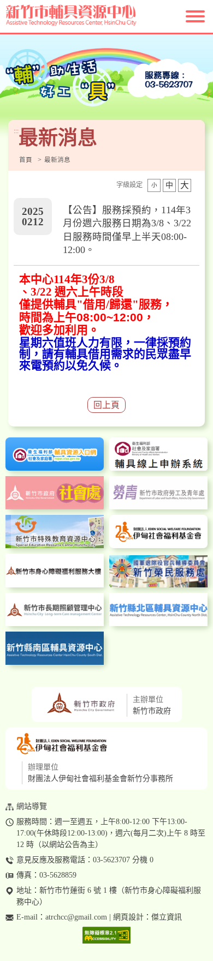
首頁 (25, 160)
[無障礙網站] (106, 936)
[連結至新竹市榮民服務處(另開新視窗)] (158, 571)
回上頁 (106, 405)
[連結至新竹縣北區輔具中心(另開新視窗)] (158, 609)
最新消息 (57, 160)
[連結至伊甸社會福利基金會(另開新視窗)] (158, 531)
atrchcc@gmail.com (76, 917)
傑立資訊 (166, 917)
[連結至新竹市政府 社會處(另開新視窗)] (54, 492)
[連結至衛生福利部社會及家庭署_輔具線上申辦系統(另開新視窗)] (158, 454)
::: (16, 131)
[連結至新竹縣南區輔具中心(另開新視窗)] (54, 648)
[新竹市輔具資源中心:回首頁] (106, 16)
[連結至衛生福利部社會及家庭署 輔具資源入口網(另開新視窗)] (54, 454)
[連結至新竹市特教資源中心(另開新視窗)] (54, 531)
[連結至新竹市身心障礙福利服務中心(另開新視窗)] (54, 570)
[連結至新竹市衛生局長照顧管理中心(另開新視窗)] (54, 609)
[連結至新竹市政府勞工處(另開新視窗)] (158, 492)
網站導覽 (31, 806)
